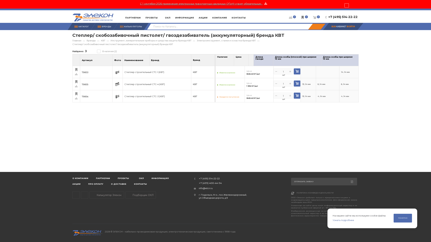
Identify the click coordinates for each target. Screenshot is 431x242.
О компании (80, 178)
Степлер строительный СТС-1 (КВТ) (144, 72)
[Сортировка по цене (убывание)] (244, 61)
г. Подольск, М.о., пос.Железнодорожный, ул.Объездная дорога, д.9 (223, 196)
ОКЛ (141, 178)
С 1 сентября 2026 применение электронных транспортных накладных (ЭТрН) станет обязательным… (201, 3)
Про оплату (95, 184)
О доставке (118, 184)
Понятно (402, 218)
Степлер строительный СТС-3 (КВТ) (144, 96)
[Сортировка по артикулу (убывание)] (109, 62)
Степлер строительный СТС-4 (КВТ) (144, 84)
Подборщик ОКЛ (143, 195)
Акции (76, 184)
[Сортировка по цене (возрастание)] (244, 56)
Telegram (76, 195)
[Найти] (316, 27)
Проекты (123, 178)
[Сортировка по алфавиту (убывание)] (147, 62)
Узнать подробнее (343, 220)
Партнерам (103, 178)
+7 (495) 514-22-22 (343, 17)
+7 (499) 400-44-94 (210, 183)
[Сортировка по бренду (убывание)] (163, 62)
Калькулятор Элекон (108, 195)
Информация (160, 178)
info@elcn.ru (206, 188)
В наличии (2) (109, 51)
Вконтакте (84, 195)
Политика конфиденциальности (315, 193)
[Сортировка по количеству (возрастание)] (229, 56)
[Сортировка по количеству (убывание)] (229, 61)
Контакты (140, 184)
